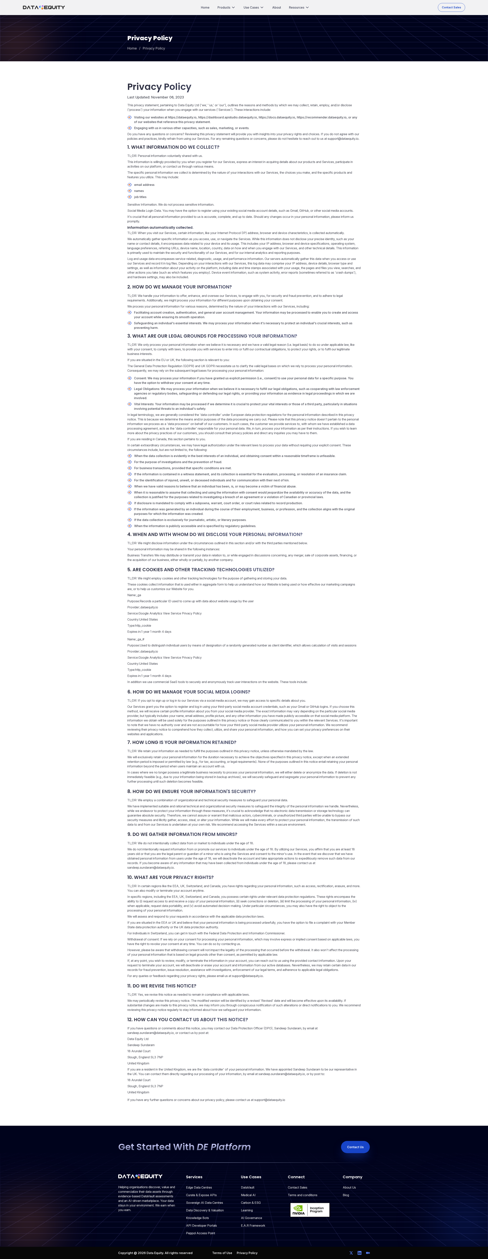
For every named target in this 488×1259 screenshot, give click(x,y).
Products (224, 7)
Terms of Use (222, 1253)
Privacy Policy (154, 48)
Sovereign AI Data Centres (204, 1203)
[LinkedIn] (359, 1253)
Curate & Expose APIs (201, 1195)
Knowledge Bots (197, 1218)
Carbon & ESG (251, 1203)
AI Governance (251, 1218)
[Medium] (368, 1253)
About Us (349, 1187)
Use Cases (251, 7)
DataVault (247, 1187)
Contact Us (355, 1147)
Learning (247, 1210)
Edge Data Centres (199, 1187)
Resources (296, 7)
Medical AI (248, 1195)
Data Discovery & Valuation (205, 1210)
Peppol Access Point (200, 1233)
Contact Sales (451, 7)
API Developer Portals (201, 1225)
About (276, 7)
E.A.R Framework (253, 1225)
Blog (346, 1195)
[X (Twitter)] (351, 1253)
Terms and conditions (302, 1195)
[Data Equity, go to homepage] (44, 7)
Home (205, 7)
